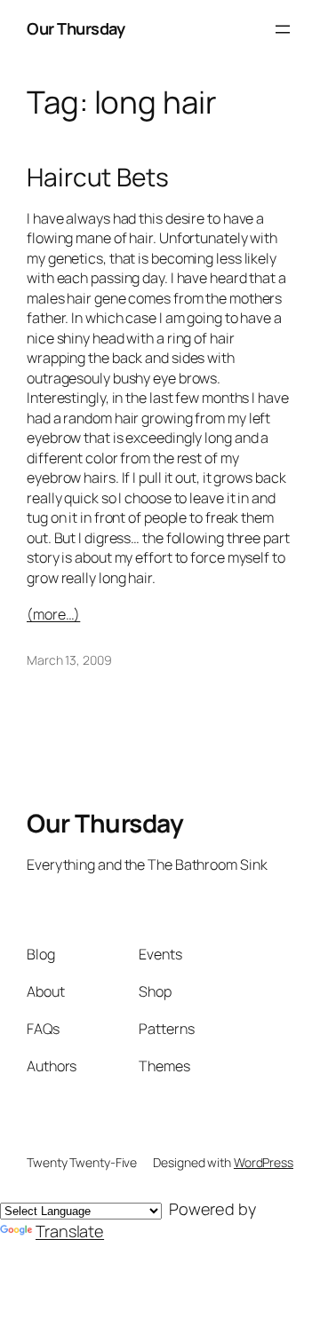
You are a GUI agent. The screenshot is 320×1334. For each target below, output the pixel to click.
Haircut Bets (98, 177)
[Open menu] (282, 29)
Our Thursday (75, 28)
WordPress (263, 1162)
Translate (70, 1231)
